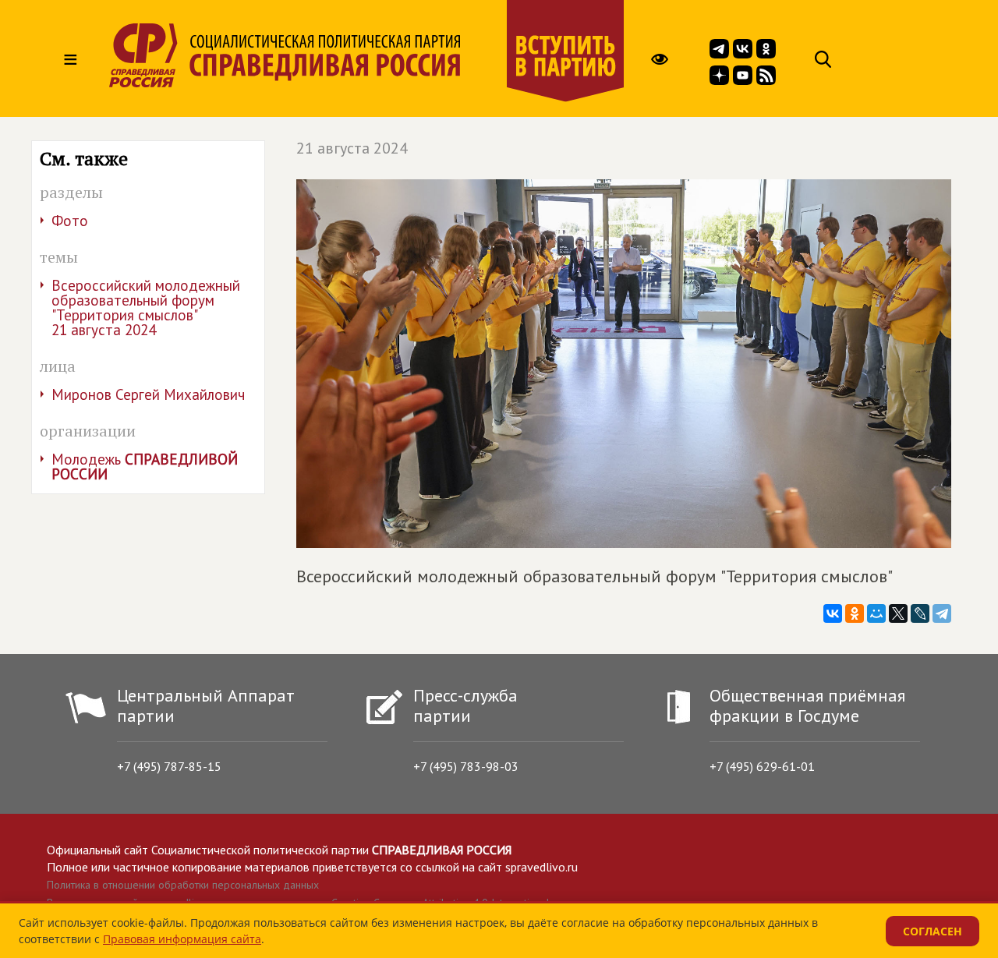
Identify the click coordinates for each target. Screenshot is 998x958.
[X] (898, 613)
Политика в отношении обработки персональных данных (183, 885)
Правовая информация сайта (182, 938)
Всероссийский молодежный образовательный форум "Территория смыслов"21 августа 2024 (145, 307)
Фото (69, 220)
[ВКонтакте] (832, 613)
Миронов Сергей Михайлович (148, 394)
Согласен (932, 931)
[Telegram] (942, 613)
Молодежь (144, 466)
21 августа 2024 (352, 148)
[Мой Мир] (876, 613)
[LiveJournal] (920, 613)
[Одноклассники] (854, 613)
